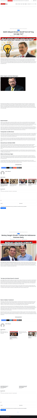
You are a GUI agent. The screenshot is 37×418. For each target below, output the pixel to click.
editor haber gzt (8, 171)
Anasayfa (11, 28)
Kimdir (13, 28)
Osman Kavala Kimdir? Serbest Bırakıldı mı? (32, 184)
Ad (1, 200)
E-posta (2, 203)
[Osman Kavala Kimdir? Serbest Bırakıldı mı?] (32, 181)
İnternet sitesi (20, 203)
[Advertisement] (18, 12)
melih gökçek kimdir (18, 164)
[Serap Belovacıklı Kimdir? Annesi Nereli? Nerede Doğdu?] (23, 181)
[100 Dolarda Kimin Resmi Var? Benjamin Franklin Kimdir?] (14, 181)
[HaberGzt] (4, 4)
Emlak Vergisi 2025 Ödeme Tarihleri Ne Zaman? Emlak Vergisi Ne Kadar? (21, 0)
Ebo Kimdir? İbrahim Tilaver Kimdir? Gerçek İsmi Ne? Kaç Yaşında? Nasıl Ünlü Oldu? (4, 185)
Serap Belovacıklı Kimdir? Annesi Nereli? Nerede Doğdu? (23, 184)
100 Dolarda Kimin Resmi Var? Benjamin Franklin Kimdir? (14, 185)
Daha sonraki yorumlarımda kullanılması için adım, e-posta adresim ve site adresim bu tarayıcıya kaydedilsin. (14, 206)
